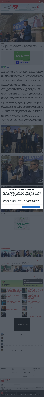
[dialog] (22, 198)
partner (10, 191)
